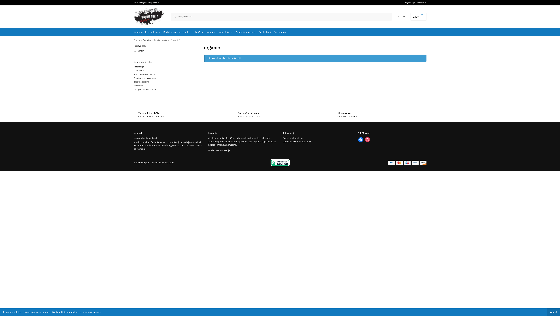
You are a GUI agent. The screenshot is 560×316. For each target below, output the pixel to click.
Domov (137, 40)
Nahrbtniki (138, 85)
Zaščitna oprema (141, 81)
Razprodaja (139, 66)
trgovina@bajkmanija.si (415, 2)
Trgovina (147, 40)
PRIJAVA (401, 16)
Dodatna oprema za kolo (145, 78)
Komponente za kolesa (144, 74)
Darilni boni (139, 70)
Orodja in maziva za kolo (145, 89)
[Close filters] (184, 45)
